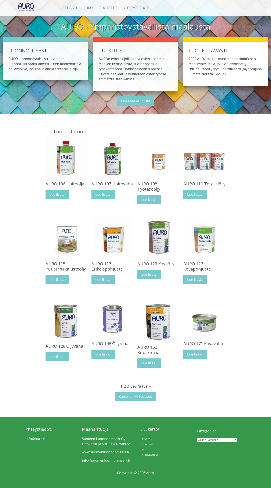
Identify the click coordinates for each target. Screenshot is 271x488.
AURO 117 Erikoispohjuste (107, 266)
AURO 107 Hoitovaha (112, 184)
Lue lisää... (57, 194)
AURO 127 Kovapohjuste (197, 266)
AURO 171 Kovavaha (203, 343)
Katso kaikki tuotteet (135, 396)
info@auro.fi (35, 438)
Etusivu (70, 7)
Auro (88, 7)
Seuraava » (140, 386)
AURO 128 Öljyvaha (64, 346)
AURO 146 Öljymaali (110, 343)
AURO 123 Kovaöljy (155, 264)
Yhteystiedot (136, 7)
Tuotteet (108, 7)
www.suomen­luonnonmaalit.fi (105, 452)
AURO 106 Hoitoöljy (65, 184)
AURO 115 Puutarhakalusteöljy (66, 266)
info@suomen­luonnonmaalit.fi (106, 460)
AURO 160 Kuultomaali (149, 349)
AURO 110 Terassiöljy (204, 184)
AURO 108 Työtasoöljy (148, 186)
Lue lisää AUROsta (135, 101)
